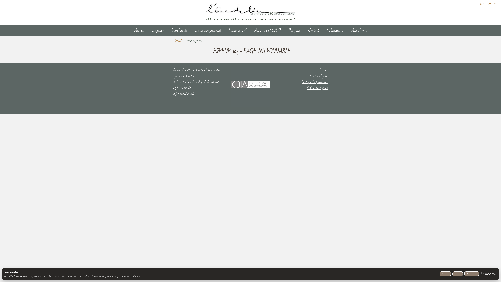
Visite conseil (238, 30)
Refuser (458, 274)
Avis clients (359, 30)
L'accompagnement (208, 30)
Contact (313, 30)
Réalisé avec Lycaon (317, 88)
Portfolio (294, 30)
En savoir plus (488, 274)
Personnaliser (472, 274)
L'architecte (179, 30)
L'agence (158, 30)
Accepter (445, 274)
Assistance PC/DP (267, 30)
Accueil (139, 30)
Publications (335, 30)
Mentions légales (319, 76)
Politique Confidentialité (315, 82)
